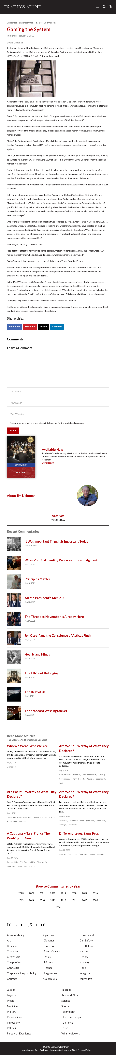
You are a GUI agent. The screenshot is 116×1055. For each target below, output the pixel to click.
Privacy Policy (84, 1049)
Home (24, 1049)
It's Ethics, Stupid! (22, 7)
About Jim (33, 1049)
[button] (97, 6)
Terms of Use (69, 1049)
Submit (13, 430)
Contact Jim (56, 1049)
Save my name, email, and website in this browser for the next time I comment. (47, 423)
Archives (44, 1049)
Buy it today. (48, 462)
